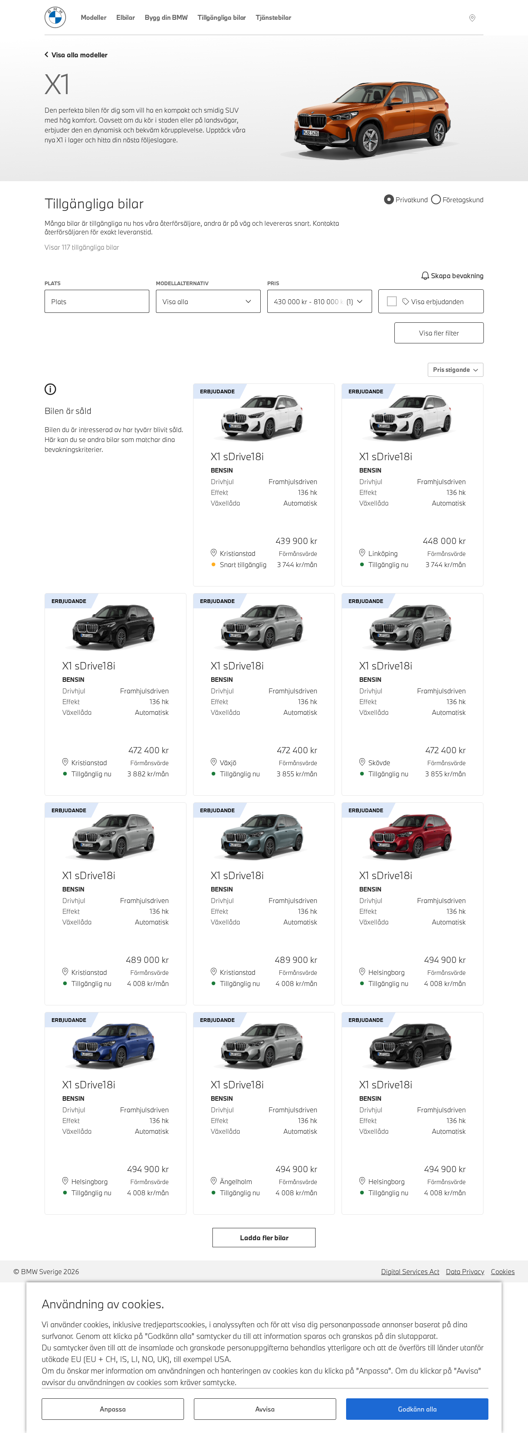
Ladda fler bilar (264, 1237)
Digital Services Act (410, 1271)
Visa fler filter (439, 333)
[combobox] (208, 301)
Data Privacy (465, 1271)
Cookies (503, 1271)
